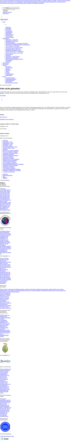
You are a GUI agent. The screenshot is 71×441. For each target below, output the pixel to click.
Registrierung (6, 13)
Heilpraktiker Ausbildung (8, 154)
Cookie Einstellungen (4, 180)
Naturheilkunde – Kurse (8, 143)
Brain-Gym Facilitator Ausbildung (10, 151)
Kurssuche (5, 149)
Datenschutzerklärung (7, 175)
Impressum (5, 174)
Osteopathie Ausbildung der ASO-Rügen (12, 170)
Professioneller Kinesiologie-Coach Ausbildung (13, 164)
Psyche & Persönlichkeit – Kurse (10, 146)
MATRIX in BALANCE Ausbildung (11, 159)
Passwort (5, 9)
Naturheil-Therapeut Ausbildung (10, 160)
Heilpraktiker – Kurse (7, 141)
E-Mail (4, 7)
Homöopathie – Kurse (7, 144)
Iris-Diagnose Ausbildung (8, 158)
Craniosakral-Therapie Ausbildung (10, 153)
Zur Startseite (3, 95)
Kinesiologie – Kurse (7, 145)
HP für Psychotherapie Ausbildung (10, 155)
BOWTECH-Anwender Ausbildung (11, 150)
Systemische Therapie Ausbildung (10, 165)
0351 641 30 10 (3, 117)
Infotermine (5, 140)
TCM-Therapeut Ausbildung (9, 168)
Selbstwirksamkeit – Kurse (8, 148)
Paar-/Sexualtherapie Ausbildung (10, 163)
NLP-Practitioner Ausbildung (9, 161)
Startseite (2, 93)
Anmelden (5, 10)
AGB (4, 176)
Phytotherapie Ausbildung (8, 166)
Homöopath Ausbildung (8, 156)
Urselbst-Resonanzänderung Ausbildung (11, 169)
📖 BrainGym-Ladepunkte (9, 171)
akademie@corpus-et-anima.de (7, 119)
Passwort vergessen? (7, 12)
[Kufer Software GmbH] (4, 440)
